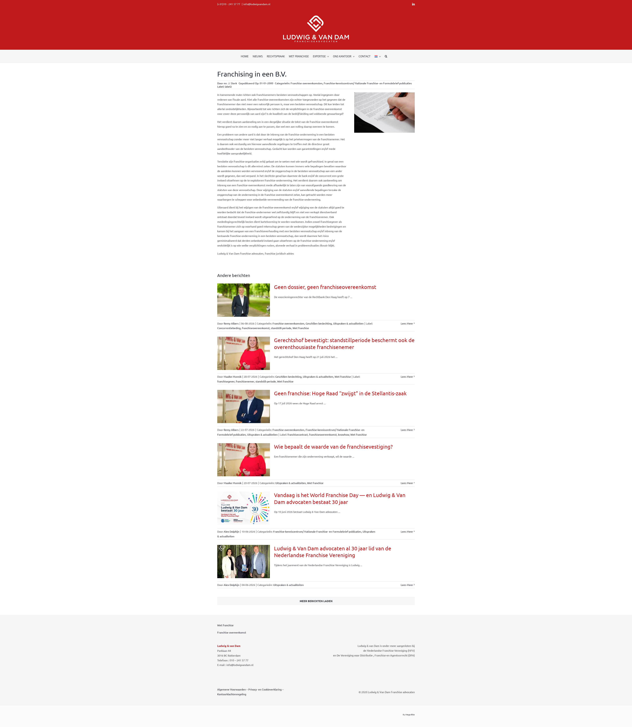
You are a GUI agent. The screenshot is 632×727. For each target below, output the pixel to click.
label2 (228, 86)
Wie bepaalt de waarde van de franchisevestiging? (333, 446)
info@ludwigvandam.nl (256, 4)
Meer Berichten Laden (316, 601)
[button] (386, 56)
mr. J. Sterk (230, 83)
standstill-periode (281, 328)
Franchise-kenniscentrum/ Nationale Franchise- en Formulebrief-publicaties (368, 83)
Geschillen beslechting (319, 323)
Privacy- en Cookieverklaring (265, 689)
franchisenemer (245, 381)
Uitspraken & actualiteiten (348, 323)
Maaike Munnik (232, 376)
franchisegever (226, 381)
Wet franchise (301, 328)
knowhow (343, 434)
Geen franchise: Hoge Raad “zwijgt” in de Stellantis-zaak (340, 393)
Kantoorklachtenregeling (231, 694)
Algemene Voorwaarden (231, 689)
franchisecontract (298, 434)
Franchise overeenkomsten (306, 83)
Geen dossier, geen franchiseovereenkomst (325, 287)
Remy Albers (231, 323)
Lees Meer (407, 323)
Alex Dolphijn (231, 531)
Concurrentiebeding (229, 328)
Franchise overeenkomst (231, 632)
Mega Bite (410, 714)
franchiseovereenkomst (256, 328)
